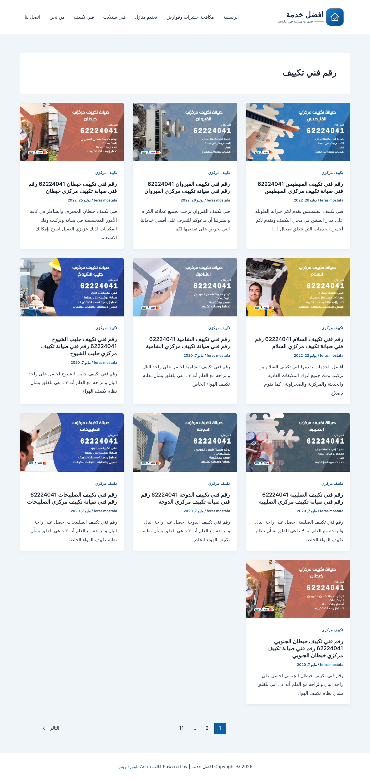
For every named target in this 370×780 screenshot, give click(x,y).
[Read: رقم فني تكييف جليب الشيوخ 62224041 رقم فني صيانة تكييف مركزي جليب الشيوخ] (72, 287)
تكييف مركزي (332, 172)
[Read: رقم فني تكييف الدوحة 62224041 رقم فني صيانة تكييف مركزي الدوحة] (185, 442)
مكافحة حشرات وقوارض (190, 17)
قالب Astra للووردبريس (139, 766)
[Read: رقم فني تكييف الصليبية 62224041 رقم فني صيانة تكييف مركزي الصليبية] (298, 442)
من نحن (57, 17)
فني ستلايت (114, 17)
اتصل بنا (32, 17)
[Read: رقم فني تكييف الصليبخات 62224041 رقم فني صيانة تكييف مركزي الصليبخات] (72, 442)
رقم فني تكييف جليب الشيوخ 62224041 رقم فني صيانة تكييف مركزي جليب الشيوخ (79, 346)
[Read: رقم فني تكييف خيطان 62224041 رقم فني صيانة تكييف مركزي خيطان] (72, 131)
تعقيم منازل (146, 17)
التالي (51, 728)
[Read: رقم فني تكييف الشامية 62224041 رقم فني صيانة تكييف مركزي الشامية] (185, 287)
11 (181, 728)
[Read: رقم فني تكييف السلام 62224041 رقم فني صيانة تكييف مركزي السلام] (298, 287)
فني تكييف (84, 17)
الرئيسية (231, 17)
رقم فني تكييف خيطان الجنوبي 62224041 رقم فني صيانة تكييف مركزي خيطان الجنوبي (305, 648)
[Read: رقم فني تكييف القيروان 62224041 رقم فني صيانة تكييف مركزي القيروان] (185, 131)
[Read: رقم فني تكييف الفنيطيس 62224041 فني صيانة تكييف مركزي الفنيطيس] (298, 131)
